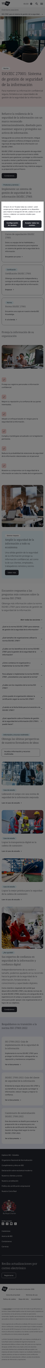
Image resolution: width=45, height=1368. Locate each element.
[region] (22, 216)
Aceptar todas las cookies (32, 224)
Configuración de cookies (12, 224)
